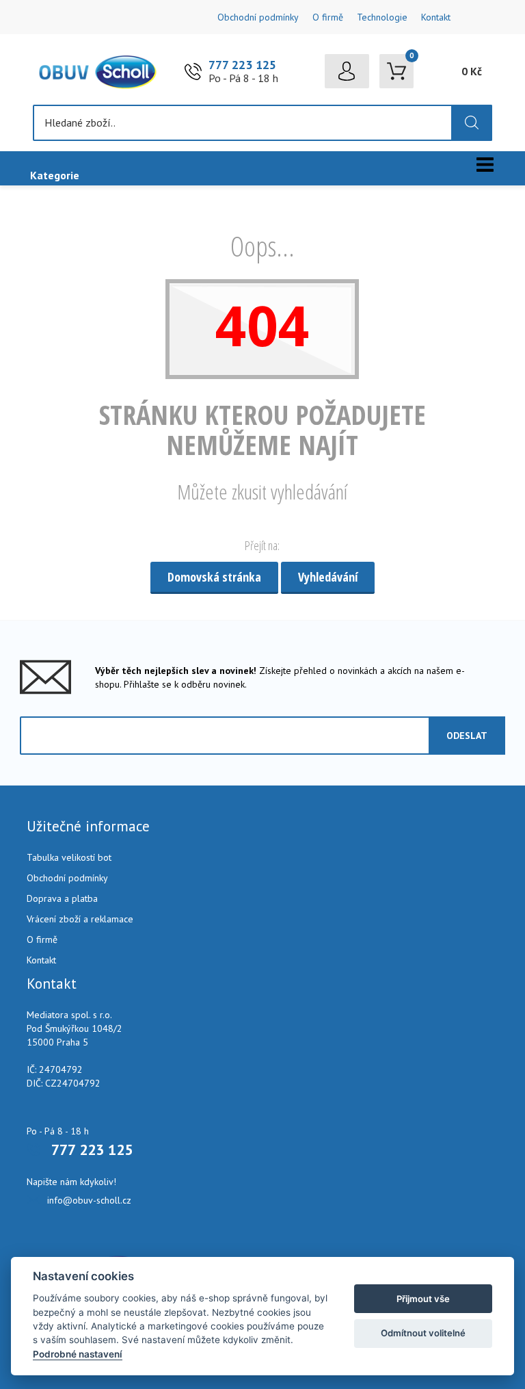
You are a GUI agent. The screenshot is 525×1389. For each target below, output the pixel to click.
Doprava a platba (62, 898)
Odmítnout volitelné (423, 1332)
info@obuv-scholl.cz (89, 1200)
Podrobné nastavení (77, 1354)
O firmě (327, 17)
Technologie (382, 17)
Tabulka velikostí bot (69, 857)
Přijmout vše (423, 1298)
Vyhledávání (328, 577)
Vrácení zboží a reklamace (80, 919)
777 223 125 (242, 65)
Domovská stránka (214, 577)
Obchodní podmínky (258, 17)
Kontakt (435, 17)
